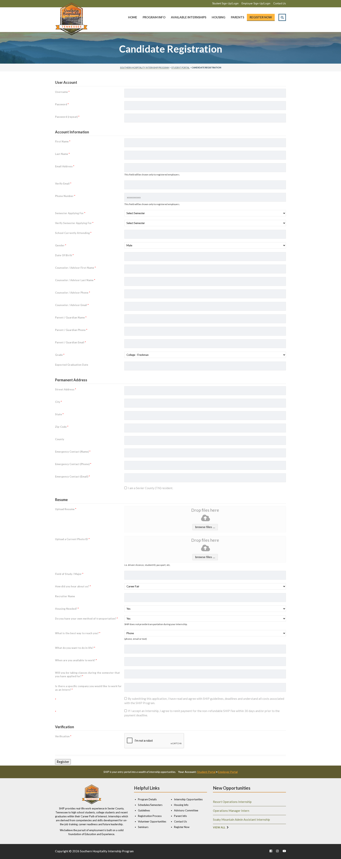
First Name (62, 141)
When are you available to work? (76, 660)
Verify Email (63, 183)
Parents (237, 17)
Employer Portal (228, 771)
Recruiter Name (65, 596)
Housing (218, 17)
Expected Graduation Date (71, 364)
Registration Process (150, 816)
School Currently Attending (73, 233)
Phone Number (65, 196)
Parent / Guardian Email (70, 342)
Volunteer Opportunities (152, 821)
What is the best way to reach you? (77, 633)
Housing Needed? (67, 608)
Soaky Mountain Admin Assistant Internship (241, 819)
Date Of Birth (64, 255)
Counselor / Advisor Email (72, 305)
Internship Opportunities (188, 799)
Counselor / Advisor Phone (72, 292)
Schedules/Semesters (150, 804)
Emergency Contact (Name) (72, 451)
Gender (60, 245)
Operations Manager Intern (231, 810)
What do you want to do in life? (75, 647)
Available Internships (188, 17)
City (58, 401)
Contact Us (279, 3)
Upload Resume (65, 509)
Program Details (147, 799)
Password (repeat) (67, 116)
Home (132, 17)
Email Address (64, 166)
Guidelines (144, 810)
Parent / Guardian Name (70, 317)
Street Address (65, 389)
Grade (59, 354)
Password (62, 104)
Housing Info (181, 804)
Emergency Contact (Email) (72, 476)
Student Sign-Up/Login (225, 3)
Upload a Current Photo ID (72, 539)
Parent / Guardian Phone (71, 330)
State (59, 414)
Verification (63, 736)
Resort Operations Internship (232, 801)
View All (219, 827)
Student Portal (206, 771)
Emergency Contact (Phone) (73, 464)
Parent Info (180, 816)
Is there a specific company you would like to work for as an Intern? (88, 688)
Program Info (154, 17)
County (59, 439)
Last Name (62, 153)
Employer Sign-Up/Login (256, 3)
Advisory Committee (186, 810)
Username (62, 91)
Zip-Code (61, 426)
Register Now (261, 17)
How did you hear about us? (73, 586)
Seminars (143, 827)
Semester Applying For (70, 213)
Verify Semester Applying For (74, 223)
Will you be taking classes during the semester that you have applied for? (87, 674)
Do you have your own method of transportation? (86, 618)
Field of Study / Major (69, 573)
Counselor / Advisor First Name (75, 267)
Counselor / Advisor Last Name (75, 280)
